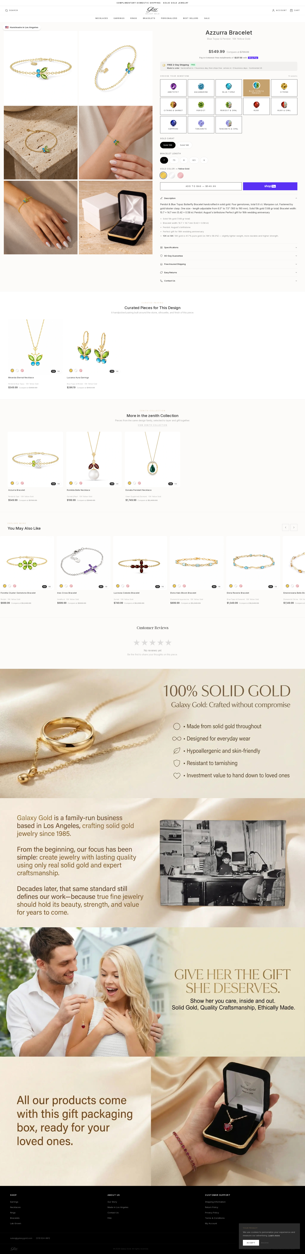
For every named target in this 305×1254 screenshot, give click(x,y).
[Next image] (59, 346)
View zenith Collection (152, 425)
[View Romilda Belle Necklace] (94, 459)
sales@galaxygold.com (21, 1238)
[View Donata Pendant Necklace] (152, 459)
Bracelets (149, 18)
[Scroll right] (293, 527)
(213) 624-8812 (43, 1238)
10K (53, 371)
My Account (211, 1223)
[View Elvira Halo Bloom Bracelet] (197, 563)
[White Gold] (172, 175)
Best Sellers (190, 18)
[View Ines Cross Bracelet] (84, 563)
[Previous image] (11, 346)
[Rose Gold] (180, 175)
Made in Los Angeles (118, 1207)
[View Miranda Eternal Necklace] (35, 347)
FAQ (110, 1218)
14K (58, 371)
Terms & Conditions (215, 1218)
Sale (207, 18)
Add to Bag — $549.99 (201, 186)
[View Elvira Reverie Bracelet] (253, 563)
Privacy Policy (212, 1212)
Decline (265, 1243)
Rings (133, 18)
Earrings (119, 18)
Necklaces (101, 18)
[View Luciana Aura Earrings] (94, 347)
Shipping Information (215, 1202)
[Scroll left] (285, 527)
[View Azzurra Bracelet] (35, 459)
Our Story (112, 1202)
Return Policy (211, 1207)
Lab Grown (15, 1223)
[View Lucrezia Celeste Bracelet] (140, 563)
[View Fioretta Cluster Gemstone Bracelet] (27, 563)
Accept (251, 1243)
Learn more (274, 1235)
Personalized (169, 18)
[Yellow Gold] (163, 175)
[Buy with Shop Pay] (270, 186)
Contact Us (113, 1212)
